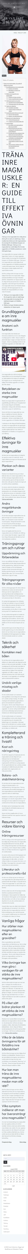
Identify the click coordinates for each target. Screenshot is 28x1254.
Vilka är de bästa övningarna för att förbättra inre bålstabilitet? (16, 137)
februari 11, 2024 (22, 32)
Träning (4, 75)
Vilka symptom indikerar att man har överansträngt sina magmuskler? (16, 146)
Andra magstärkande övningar (16, 99)
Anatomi (6, 1192)
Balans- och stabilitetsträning (15, 116)
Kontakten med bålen (13, 107)
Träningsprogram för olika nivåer (16, 104)
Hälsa (5, 1212)
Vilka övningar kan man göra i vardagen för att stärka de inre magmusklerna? (15, 130)
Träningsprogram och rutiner (13, 101)
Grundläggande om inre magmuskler (15, 87)
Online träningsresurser (14, 120)
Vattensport (6, 1232)
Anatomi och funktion (13, 88)
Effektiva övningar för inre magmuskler (12, 94)
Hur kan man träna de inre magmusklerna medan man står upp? (16, 141)
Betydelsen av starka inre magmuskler (14, 91)
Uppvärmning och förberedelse (16, 102)
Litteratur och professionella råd (16, 121)
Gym (5, 1209)
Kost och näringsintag (14, 114)
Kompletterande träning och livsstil (14, 113)
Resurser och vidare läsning (13, 118)
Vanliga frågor (9, 123)
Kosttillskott (6, 1217)
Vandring (6, 1229)
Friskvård (6, 1206)
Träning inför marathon (11, 1033)
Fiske (5, 1200)
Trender (6, 1226)
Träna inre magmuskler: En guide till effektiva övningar (13, 84)
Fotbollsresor (7, 1203)
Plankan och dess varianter (15, 97)
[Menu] (14, 7)
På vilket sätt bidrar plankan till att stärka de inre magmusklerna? (16, 134)
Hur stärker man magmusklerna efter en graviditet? (15, 125)
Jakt (5, 1215)
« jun (13, 1186)
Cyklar (5, 1198)
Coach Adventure (14, 3)
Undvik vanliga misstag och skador (15, 110)
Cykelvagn (6, 1195)
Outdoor (6, 1220)
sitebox (15, 32)
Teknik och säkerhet (11, 106)
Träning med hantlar (7, 499)
